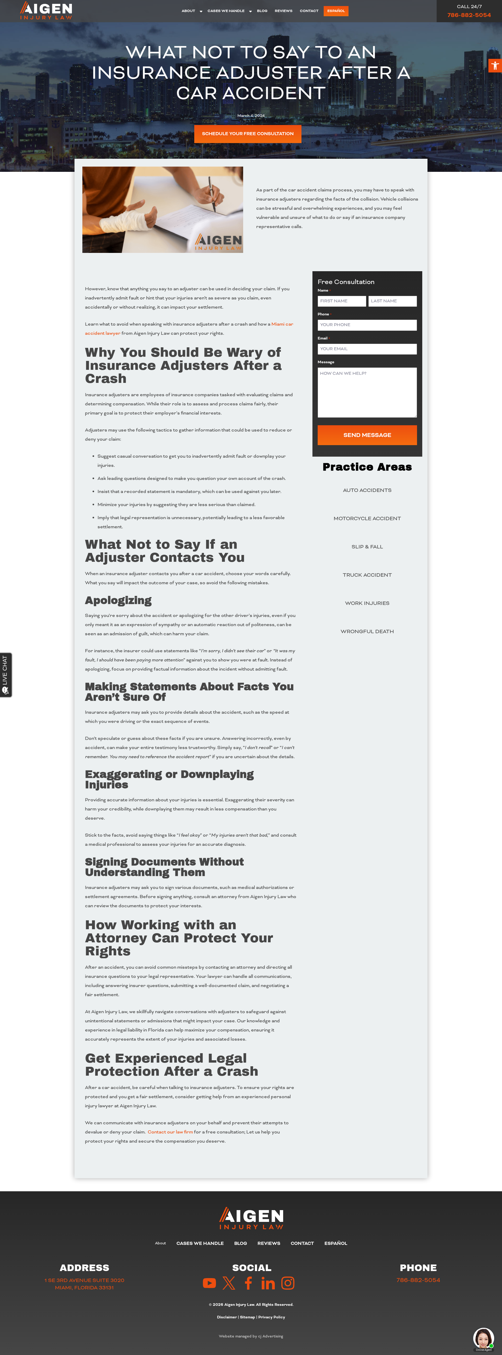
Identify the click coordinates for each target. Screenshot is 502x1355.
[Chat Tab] (251, 677)
